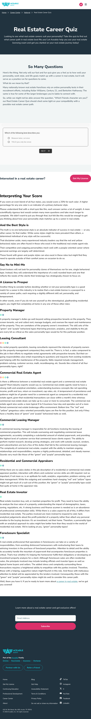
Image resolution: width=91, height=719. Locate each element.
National (27, 12)
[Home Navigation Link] (12, 4)
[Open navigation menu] (86, 4)
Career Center (15, 12)
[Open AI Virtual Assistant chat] (81, 4)
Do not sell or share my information (44, 703)
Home (4, 12)
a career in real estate (67, 581)
